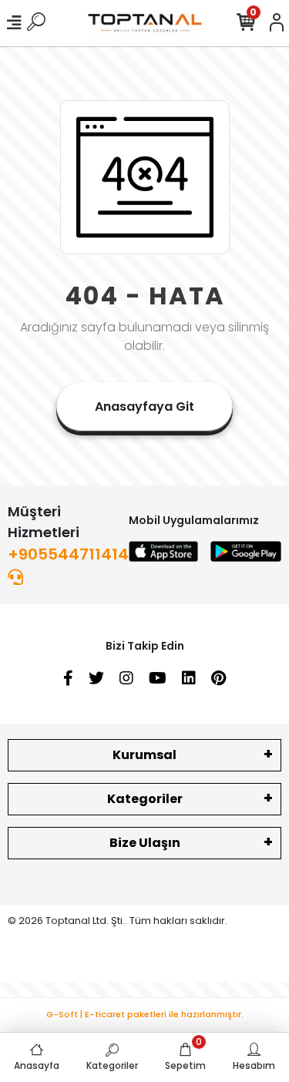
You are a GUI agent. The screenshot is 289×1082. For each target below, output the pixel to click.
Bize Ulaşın (144, 843)
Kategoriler (145, 799)
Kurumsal (144, 755)
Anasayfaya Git (144, 406)
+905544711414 (68, 554)
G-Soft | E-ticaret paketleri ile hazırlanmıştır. (145, 1014)
